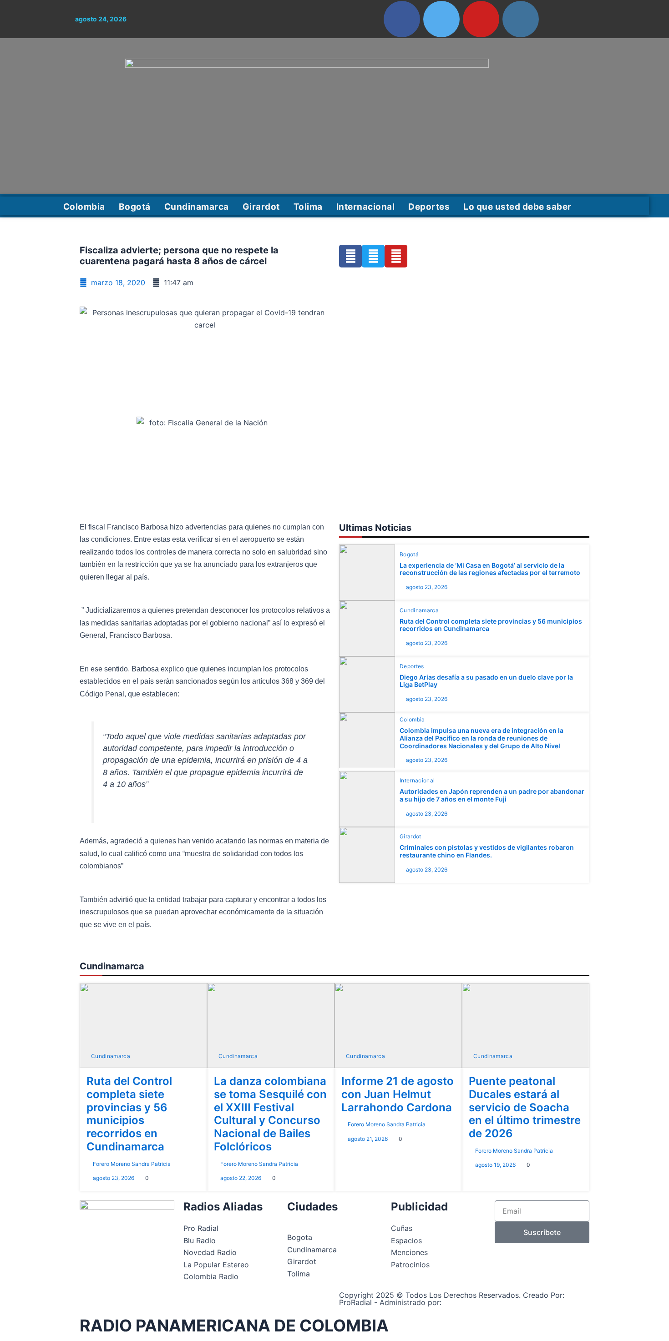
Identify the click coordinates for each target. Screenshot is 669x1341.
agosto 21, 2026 (368, 1138)
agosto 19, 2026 (495, 1164)
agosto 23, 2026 (426, 587)
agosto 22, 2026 (240, 1178)
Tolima (308, 207)
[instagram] (520, 19)
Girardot (261, 207)
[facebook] (402, 19)
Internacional (365, 207)
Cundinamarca (196, 207)
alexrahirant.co (470, 1302)
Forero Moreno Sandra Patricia (132, 1163)
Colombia (84, 207)
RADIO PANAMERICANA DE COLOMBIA (234, 1326)
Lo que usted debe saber (517, 207)
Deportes (429, 207)
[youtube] (481, 19)
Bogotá (135, 207)
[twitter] (441, 19)
